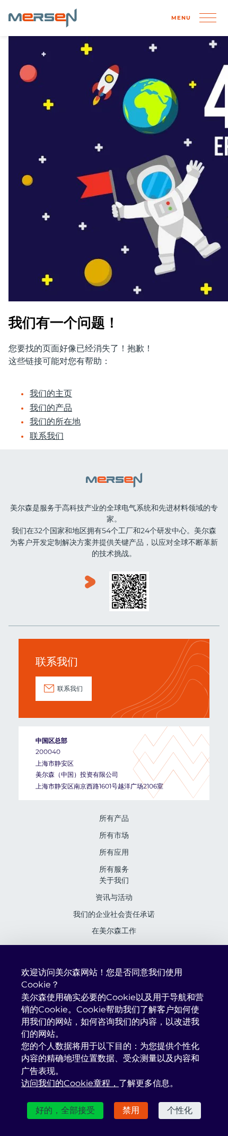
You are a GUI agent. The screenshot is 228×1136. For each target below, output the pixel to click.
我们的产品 (51, 408)
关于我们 (114, 880)
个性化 (179, 1110)
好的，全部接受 (65, 1110)
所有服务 (114, 869)
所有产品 (114, 818)
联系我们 (47, 436)
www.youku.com (90, 592)
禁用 (130, 1110)
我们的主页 (51, 393)
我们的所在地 (55, 422)
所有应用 (114, 852)
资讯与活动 (114, 897)
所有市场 (114, 835)
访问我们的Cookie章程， (70, 1083)
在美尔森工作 (114, 930)
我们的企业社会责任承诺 (114, 914)
